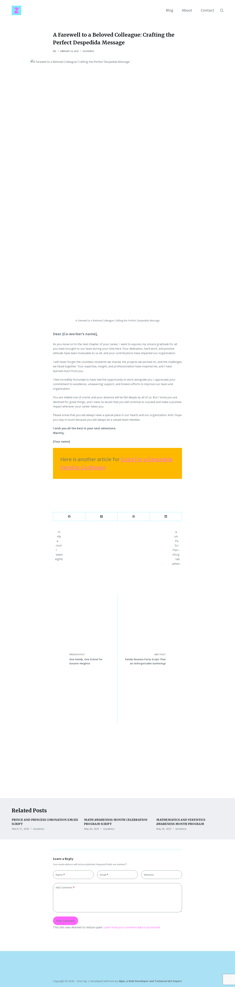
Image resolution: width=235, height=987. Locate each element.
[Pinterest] (134, 516)
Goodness (88, 51)
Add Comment (65, 887)
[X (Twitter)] (101, 516)
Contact (207, 10)
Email (104, 874)
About (187, 10)
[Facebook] (69, 516)
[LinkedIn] (166, 516)
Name (60, 874)
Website (149, 874)
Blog (169, 10)
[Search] (221, 10)
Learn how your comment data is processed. (132, 927)
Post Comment (65, 920)
